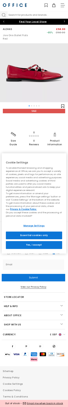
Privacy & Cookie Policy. (23, 209)
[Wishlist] (44, 5)
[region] (34, 203)
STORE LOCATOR (14, 297)
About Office (12, 315)
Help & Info (11, 306)
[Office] (15, 5)
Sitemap (8, 371)
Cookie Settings (13, 383)
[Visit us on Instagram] (41, 346)
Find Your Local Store (33, 21)
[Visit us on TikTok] (54, 346)
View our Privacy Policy (33, 286)
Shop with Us (12, 324)
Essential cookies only (34, 235)
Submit (33, 277)
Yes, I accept (34, 244)
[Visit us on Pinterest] (27, 346)
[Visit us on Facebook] (13, 346)
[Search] (4, 15)
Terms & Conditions (15, 396)
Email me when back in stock (45, 403)
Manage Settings (34, 225)
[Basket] (51, 5)
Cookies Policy (12, 390)
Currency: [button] (30, 334)
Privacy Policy (11, 377)
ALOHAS (7, 29)
